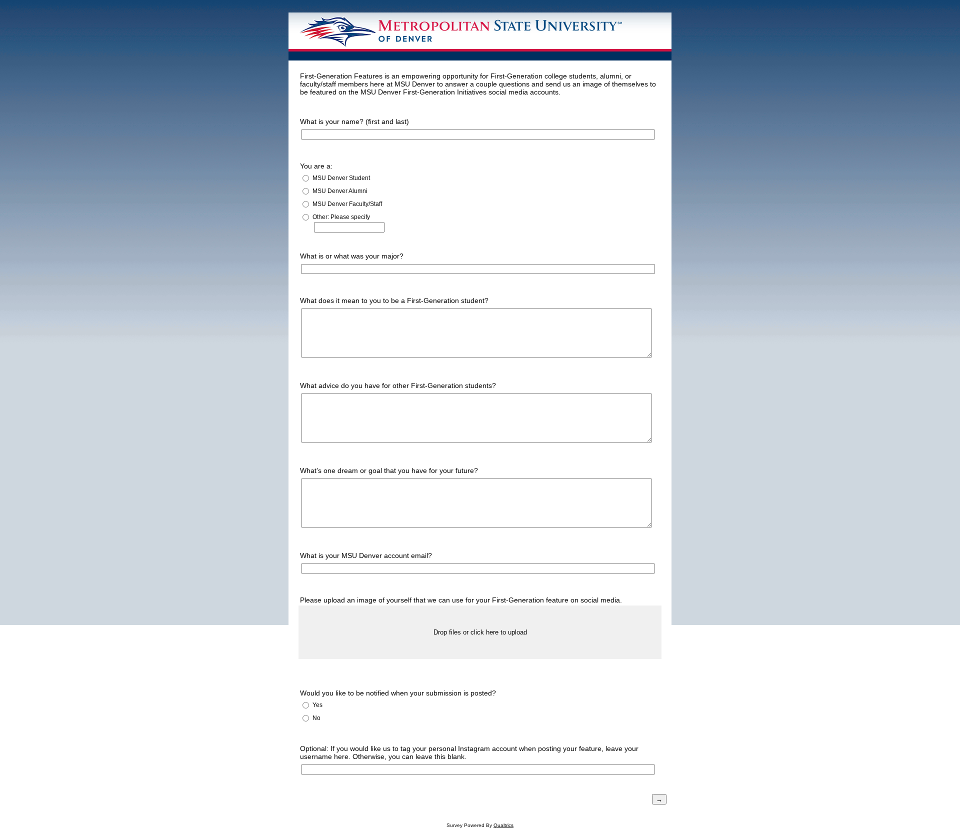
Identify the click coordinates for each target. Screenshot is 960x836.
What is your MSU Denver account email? (366, 556)
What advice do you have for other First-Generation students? (398, 386)
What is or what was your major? (352, 256)
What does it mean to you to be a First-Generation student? (394, 300)
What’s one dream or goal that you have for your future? (389, 470)
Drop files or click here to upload (480, 632)
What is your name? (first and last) (354, 122)
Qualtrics (504, 825)
